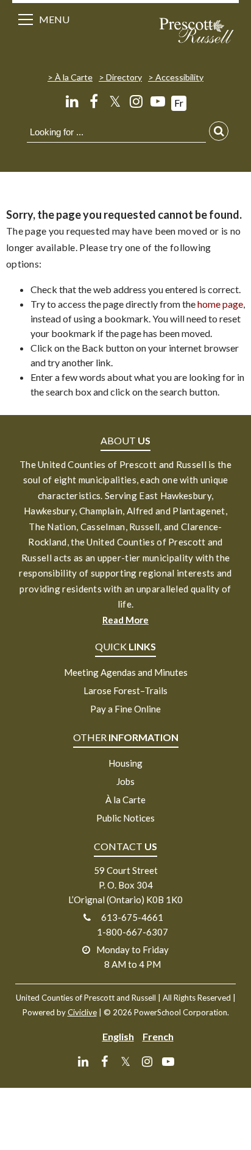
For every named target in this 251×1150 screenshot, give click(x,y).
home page (220, 304)
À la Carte (74, 77)
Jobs (125, 781)
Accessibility (179, 77)
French (158, 1036)
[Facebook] (93, 101)
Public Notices (125, 817)
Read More (125, 619)
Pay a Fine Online (125, 708)
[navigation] (196, 31)
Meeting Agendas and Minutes (126, 672)
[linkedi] (72, 101)
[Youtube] (157, 101)
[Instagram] (136, 101)
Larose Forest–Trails (125, 690)
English (118, 1036)
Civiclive (82, 1012)
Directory (124, 77)
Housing (125, 763)
